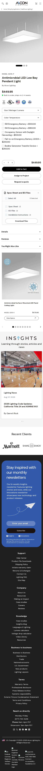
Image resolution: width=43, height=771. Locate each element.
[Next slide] (41, 327)
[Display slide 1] (13, 327)
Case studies (21, 602)
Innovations (25, 536)
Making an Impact (21, 599)
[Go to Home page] (21, 4)
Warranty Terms (21, 684)
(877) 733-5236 (21, 719)
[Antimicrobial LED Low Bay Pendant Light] (19, 65)
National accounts (21, 662)
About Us (21, 592)
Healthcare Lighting (26, 9)
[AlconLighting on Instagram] (14, 729)
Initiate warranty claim (21, 567)
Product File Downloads (21, 561)
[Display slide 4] (20, 327)
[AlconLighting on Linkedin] (29, 729)
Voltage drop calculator (22, 633)
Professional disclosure (21, 687)
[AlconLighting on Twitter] (17, 729)
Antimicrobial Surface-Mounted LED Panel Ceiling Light (21, 304)
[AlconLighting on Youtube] (26, 730)
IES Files (12, 211)
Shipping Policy (21, 564)
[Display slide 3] (18, 327)
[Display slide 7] (27, 327)
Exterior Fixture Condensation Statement (21, 697)
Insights (11, 536)
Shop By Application (14, 9)
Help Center (21, 558)
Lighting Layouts (21, 672)
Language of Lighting (21, 627)
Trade (21, 659)
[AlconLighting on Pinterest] (20, 729)
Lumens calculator (21, 630)
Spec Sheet (13, 206)
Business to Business (21, 653)
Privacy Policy (21, 703)
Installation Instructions (18, 215)
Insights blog (21, 624)
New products (21, 669)
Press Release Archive (21, 691)
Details (5, 232)
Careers (21, 605)
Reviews (5, 239)
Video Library (21, 637)
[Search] (3, 4)
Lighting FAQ (21, 577)
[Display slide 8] (30, 327)
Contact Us (21, 574)
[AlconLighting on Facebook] (23, 729)
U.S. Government (21, 665)
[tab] (20, 421)
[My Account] (7, 4)
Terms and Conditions (21, 700)
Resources (21, 596)
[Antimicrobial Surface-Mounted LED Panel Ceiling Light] (21, 276)
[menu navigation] (40, 4)
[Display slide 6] (25, 327)
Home (5, 9)
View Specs (10, 318)
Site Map (21, 580)
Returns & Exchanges (21, 571)
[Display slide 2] (15, 327)
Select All (12, 198)
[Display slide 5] (23, 327)
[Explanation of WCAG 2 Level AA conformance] (31, 758)
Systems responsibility (21, 694)
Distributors (21, 656)
